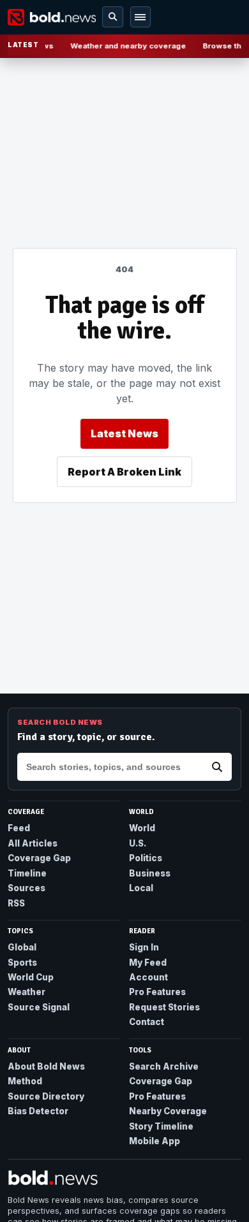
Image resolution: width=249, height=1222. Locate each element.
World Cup (31, 977)
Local (141, 888)
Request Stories (164, 1007)
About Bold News (46, 1066)
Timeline (27, 873)
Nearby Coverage (168, 1111)
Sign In (144, 947)
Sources (26, 888)
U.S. (137, 843)
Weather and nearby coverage (126, 46)
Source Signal (39, 1007)
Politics (145, 858)
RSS (16, 903)
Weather (26, 992)
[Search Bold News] (217, 767)
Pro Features (157, 992)
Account (148, 977)
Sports (22, 962)
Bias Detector (38, 1111)
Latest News (124, 433)
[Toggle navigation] (140, 16)
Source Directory (46, 1096)
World (142, 828)
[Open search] (112, 16)
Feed (19, 828)
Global (22, 947)
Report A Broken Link (124, 471)
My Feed (148, 962)
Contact (146, 1022)
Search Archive (164, 1066)
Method (25, 1081)
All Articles (32, 843)
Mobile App (154, 1141)
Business (149, 873)
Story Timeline (161, 1126)
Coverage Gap (39, 858)
